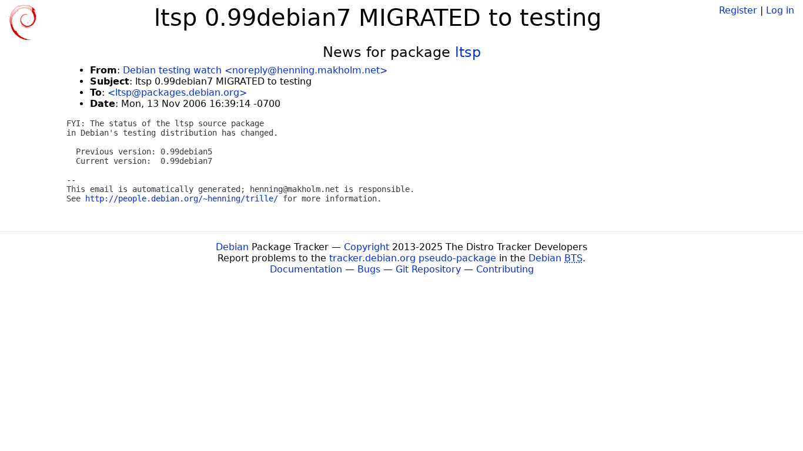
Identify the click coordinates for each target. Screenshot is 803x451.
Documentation (306, 269)
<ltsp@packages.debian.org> (177, 92)
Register (738, 10)
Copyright (366, 247)
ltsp (468, 52)
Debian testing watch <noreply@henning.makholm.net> (255, 70)
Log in (780, 10)
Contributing (505, 269)
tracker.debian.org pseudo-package (412, 258)
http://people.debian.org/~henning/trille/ (181, 198)
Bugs (368, 269)
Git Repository (428, 269)
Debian (232, 247)
